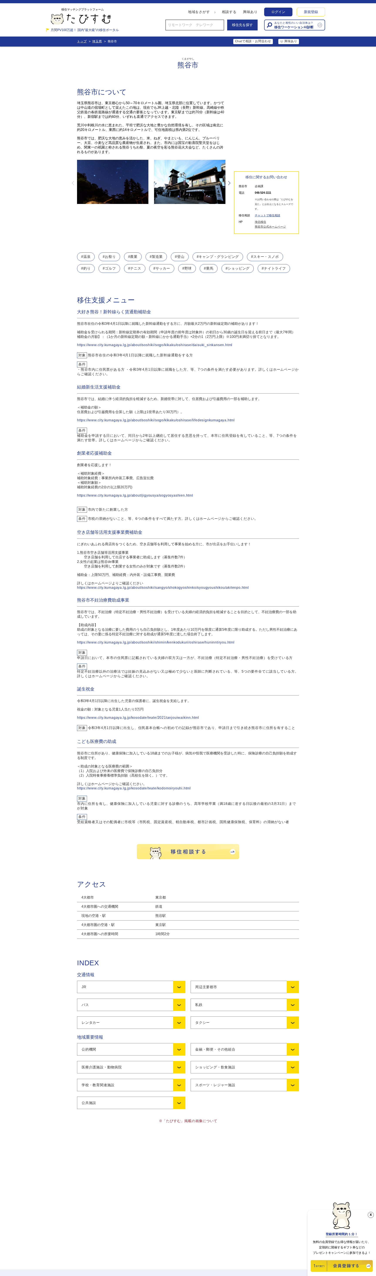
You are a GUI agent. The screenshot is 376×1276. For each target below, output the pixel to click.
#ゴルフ (109, 268)
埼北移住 (260, 222)
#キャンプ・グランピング (218, 257)
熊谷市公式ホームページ (270, 226)
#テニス (134, 268)
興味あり (250, 12)
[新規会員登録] (342, 1271)
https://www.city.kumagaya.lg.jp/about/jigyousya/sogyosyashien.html (135, 495)
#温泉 (86, 257)
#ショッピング (238, 268)
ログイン (278, 12)
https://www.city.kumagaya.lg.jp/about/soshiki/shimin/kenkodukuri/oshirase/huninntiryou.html (156, 642)
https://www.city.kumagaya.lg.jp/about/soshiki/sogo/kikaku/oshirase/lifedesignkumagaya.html (156, 420)
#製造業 (156, 257)
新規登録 (311, 12)
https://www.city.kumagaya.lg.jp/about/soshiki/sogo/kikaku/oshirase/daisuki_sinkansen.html (154, 345)
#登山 (179, 257)
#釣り (86, 268)
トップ (82, 41)
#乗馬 (208, 268)
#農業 (133, 257)
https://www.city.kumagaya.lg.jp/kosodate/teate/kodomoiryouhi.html (134, 788)
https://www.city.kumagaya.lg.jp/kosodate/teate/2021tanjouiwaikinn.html (138, 717)
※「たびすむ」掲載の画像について (188, 1121)
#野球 (187, 268)
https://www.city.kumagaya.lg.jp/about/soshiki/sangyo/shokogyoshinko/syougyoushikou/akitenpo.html (163, 587)
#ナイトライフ (274, 268)
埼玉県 (97, 41)
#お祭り (109, 257)
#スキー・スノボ (265, 257)
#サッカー (161, 268)
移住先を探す (242, 25)
